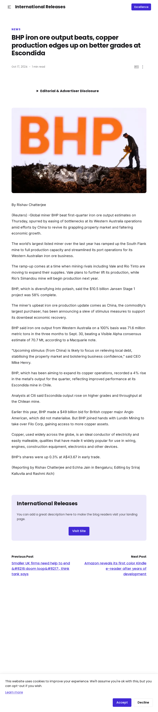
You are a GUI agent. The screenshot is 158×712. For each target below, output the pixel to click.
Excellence (141, 7)
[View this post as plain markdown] (136, 67)
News (16, 29)
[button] (9, 7)
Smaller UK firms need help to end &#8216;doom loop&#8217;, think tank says (41, 568)
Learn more (14, 692)
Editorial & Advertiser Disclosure (69, 90)
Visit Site (79, 531)
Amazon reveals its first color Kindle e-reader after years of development (115, 568)
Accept (122, 702)
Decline (143, 702)
